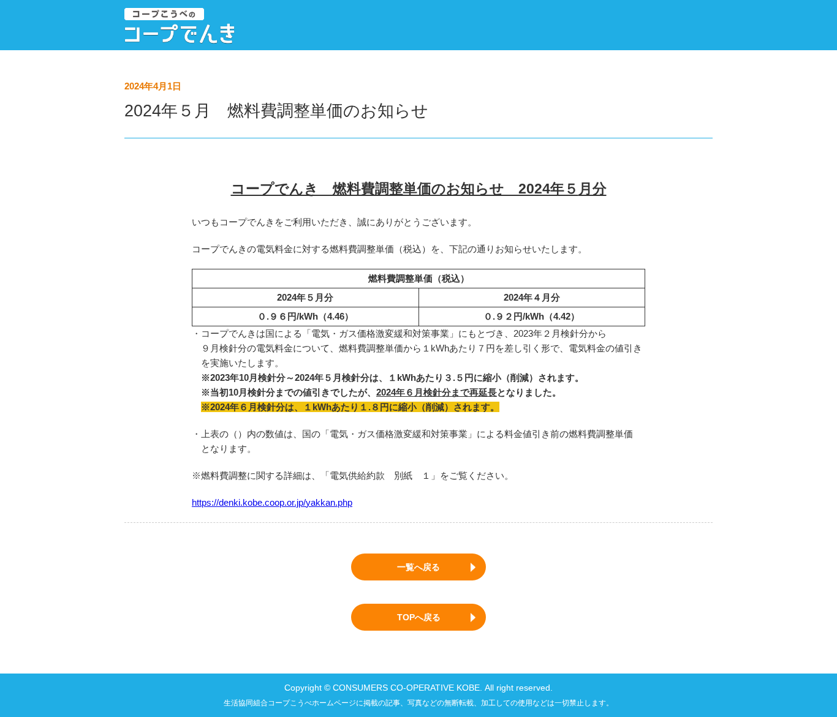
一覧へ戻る (418, 567)
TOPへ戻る (419, 617)
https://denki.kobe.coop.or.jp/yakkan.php (272, 502)
